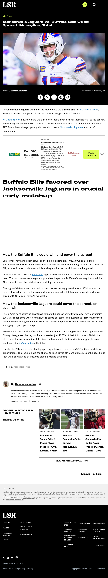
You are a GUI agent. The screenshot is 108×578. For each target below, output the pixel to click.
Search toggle (94, 5)
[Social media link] (40, 97)
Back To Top (91, 473)
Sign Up (84, 4)
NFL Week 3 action (88, 109)
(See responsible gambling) (15, 500)
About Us (35, 401)
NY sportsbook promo (71, 127)
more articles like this (18, 412)
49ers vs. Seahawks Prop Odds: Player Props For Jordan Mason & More (94, 443)
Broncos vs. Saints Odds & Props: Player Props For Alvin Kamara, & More (48, 443)
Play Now (90, 154)
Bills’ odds (37, 274)
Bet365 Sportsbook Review (74, 154)
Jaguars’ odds (26, 343)
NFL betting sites (12, 119)
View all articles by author (72, 460)
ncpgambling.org (29, 498)
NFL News (7, 16)
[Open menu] (103, 4)
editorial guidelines (19, 401)
